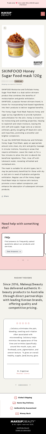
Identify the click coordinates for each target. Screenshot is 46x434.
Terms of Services (22, 430)
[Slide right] (27, 260)
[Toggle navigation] (43, 14)
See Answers (12, 251)
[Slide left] (18, 260)
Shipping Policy (23, 428)
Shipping (4, 84)
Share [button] (6, 196)
